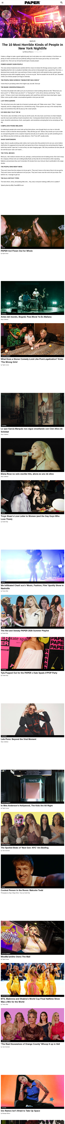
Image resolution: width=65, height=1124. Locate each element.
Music (3, 247)
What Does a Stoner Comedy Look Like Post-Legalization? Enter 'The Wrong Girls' (32, 360)
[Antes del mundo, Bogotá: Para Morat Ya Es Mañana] (32, 297)
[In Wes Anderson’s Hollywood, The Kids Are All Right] (32, 786)
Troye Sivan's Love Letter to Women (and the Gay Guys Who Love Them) (30, 517)
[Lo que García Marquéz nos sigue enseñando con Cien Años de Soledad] (32, 409)
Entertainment (6, 356)
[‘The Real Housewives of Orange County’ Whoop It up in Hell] (32, 1024)
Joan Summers (6, 850)
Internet (4, 736)
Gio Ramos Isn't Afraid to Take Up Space (20, 1111)
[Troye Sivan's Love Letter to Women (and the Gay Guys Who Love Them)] (32, 496)
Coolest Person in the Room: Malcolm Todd (22, 890)
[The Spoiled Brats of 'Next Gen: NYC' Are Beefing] (32, 828)
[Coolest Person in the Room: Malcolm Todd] (32, 870)
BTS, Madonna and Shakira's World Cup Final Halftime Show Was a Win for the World (30, 1000)
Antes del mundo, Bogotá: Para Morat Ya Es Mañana (26, 317)
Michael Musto (28, 52)
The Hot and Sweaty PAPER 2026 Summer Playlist (25, 630)
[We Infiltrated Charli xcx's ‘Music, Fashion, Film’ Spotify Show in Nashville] (32, 565)
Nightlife (32, 41)
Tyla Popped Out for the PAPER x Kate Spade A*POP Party (29, 673)
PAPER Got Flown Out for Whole (17, 251)
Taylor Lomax (5, 365)
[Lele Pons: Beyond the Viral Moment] (32, 719)
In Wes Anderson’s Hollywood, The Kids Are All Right (27, 805)
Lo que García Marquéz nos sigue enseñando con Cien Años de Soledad (32, 430)
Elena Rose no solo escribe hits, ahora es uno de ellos (27, 474)
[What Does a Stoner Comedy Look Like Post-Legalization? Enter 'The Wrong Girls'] (32, 339)
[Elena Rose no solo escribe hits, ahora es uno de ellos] (32, 454)
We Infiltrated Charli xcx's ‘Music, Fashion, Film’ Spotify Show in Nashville (32, 587)
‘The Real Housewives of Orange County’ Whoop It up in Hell (30, 1044)
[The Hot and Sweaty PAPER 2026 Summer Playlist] (32, 611)
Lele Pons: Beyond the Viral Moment (18, 739)
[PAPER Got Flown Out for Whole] (32, 231)
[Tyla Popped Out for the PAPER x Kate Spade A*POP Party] (32, 653)
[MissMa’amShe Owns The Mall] (32, 937)
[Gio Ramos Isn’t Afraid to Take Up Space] (32, 1091)
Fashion (4, 669)
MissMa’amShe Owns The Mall (15, 957)
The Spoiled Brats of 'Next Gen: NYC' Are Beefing (25, 848)
